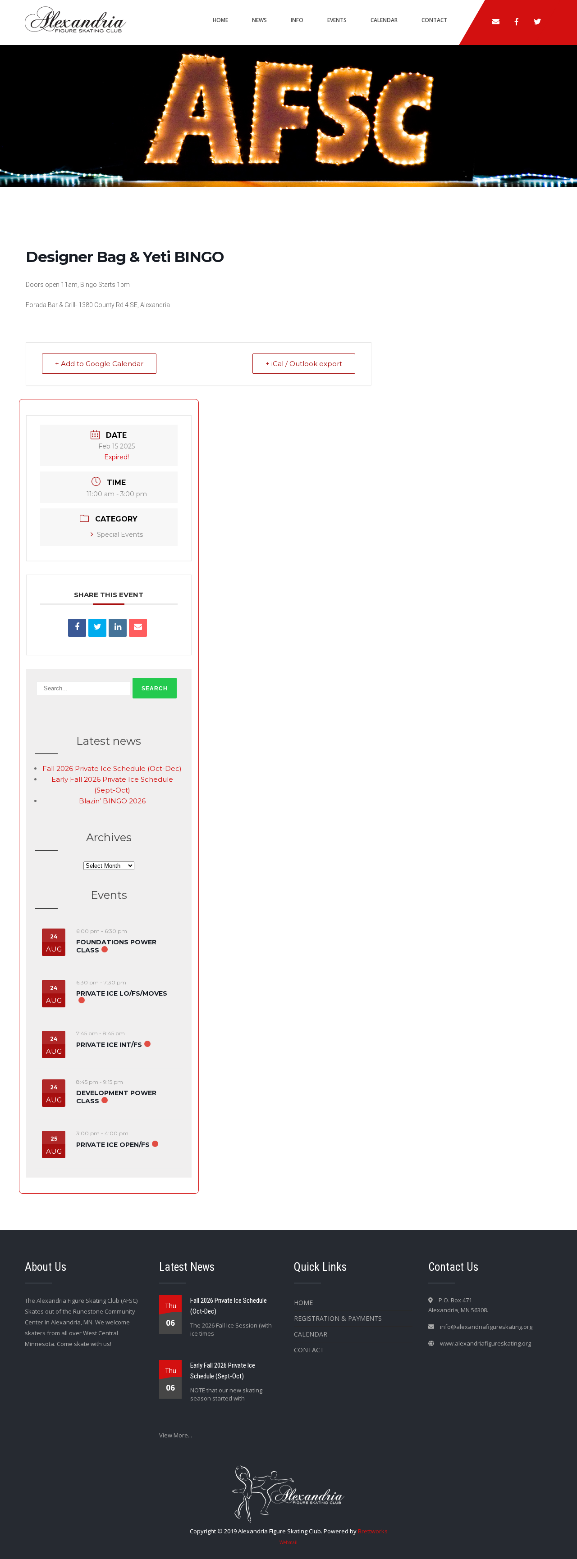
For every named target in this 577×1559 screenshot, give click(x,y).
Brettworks (373, 1531)
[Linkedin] (118, 628)
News (259, 20)
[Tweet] (97, 628)
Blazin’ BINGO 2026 (112, 801)
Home (220, 20)
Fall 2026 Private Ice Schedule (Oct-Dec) (112, 768)
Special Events (120, 534)
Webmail (288, 1542)
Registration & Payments (338, 1318)
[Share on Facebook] (77, 628)
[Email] (138, 628)
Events (337, 20)
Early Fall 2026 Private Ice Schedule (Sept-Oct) (222, 1370)
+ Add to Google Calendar (99, 363)
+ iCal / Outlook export (304, 363)
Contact (434, 20)
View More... (175, 1435)
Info (297, 20)
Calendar (384, 20)
